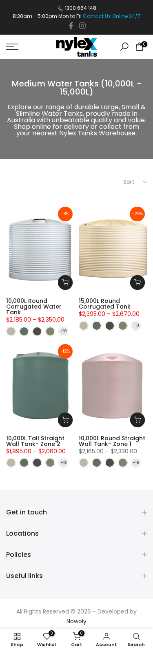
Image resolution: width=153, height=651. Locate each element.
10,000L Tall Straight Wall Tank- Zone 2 (35, 441)
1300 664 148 (80, 7)
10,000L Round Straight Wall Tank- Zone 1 (112, 441)
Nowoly (76, 621)
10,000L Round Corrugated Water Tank (34, 306)
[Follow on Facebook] (71, 26)
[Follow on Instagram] (82, 26)
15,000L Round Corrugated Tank (105, 304)
